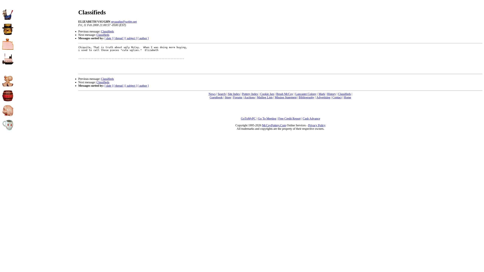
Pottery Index (250, 94)
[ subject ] (131, 38)
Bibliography (306, 97)
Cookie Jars (267, 94)
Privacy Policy (317, 125)
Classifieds (107, 31)
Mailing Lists (265, 97)
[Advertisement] (46, 28)
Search (222, 94)
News (212, 94)
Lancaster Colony (305, 94)
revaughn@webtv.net (124, 21)
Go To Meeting (267, 118)
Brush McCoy (284, 94)
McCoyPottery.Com (274, 125)
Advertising (323, 97)
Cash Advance (311, 118)
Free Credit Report (289, 118)
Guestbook (216, 97)
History (331, 94)
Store (228, 97)
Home (347, 97)
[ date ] (109, 38)
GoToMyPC (248, 118)
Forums (237, 97)
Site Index (234, 94)
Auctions (249, 97)
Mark (322, 94)
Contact (337, 97)
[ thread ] (119, 38)
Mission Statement (286, 97)
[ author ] (143, 38)
